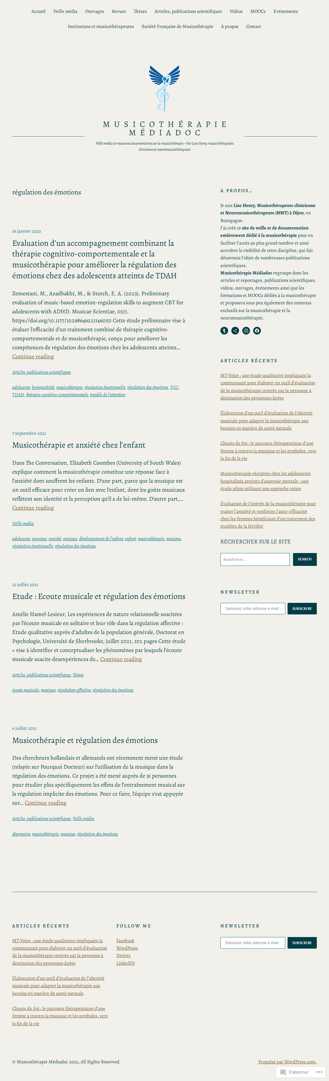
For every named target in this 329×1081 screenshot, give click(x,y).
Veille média (23, 523)
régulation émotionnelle (104, 387)
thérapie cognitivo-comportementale (57, 394)
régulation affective (74, 690)
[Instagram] (246, 331)
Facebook (125, 940)
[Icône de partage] (235, 331)
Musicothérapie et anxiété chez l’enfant (79, 445)
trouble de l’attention (107, 394)
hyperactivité (43, 387)
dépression (21, 834)
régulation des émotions (147, 387)
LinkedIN (125, 963)
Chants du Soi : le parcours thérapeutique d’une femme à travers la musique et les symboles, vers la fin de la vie (268, 450)
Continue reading (33, 356)
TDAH (18, 394)
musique (173, 538)
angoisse (39, 538)
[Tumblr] (224, 331)
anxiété (55, 538)
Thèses (78, 675)
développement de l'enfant (101, 538)
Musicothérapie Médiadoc (166, 128)
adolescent (21, 387)
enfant (130, 538)
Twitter (123, 955)
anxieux (70, 538)
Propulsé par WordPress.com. (287, 1062)
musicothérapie (69, 387)
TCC (174, 387)
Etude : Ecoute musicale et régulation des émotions (98, 596)
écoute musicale (25, 690)
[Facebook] (257, 331)
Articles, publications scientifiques (41, 372)
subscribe (302, 609)
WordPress (127, 948)
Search (305, 559)
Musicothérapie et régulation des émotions (85, 740)
